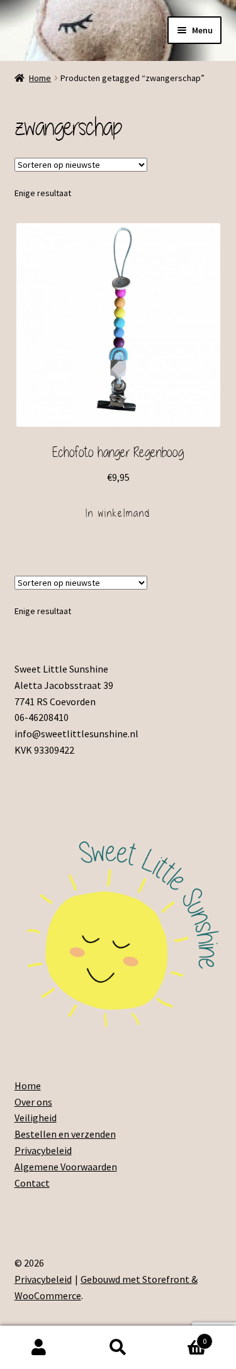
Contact (32, 1183)
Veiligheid (35, 1117)
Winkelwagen (181, 1337)
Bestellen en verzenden (65, 1134)
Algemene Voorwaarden (65, 1166)
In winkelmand (118, 513)
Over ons (33, 1102)
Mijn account (39, 1347)
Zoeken (118, 1347)
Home (40, 78)
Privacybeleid (43, 1150)
